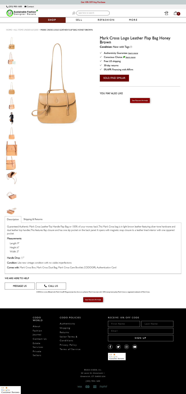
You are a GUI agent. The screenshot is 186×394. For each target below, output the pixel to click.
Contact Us (40, 339)
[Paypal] (103, 387)
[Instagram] (126, 347)
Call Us (53, 286)
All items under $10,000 (26, 30)
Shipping (65, 328)
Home (9, 30)
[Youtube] (134, 347)
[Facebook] (110, 347)
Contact (30, 6)
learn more (133, 53)
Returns (64, 332)
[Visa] (80, 387)
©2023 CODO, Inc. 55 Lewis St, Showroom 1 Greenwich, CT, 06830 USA (93, 373)
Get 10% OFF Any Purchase (93, 2)
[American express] (95, 387)
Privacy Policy (68, 345)
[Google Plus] (118, 347)
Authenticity (67, 323)
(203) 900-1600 (15, 6)
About (36, 326)
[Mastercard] (87, 387)
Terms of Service (70, 349)
